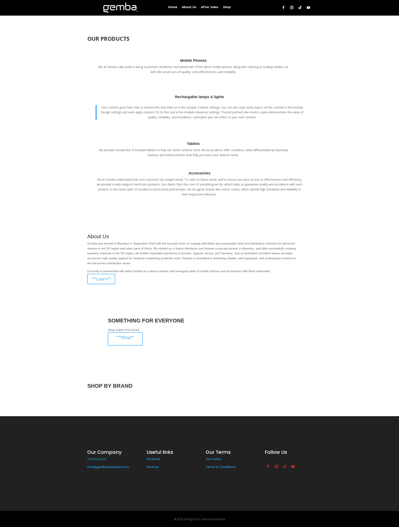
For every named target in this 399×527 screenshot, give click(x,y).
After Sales (209, 7)
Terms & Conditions (221, 467)
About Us (189, 7)
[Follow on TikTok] (300, 7)
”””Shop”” (125, 337)
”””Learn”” (101, 279)
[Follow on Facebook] (283, 7)
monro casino (230, 189)
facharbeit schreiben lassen (262, 253)
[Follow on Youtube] (308, 7)
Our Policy (213, 459)
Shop (227, 7)
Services (153, 467)
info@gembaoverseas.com (108, 467)
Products (153, 459)
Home (172, 7)
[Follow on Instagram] (291, 7)
